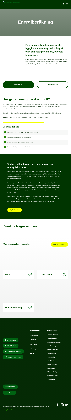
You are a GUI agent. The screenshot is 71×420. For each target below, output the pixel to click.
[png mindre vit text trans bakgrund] (15, 328)
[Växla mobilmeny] (67, 4)
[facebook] (57, 404)
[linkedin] (66, 404)
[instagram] (62, 404)
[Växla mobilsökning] (63, 4)
